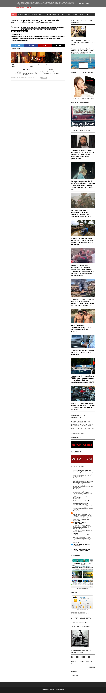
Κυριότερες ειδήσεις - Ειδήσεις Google (82, 500)
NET (14, 22)
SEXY (87, 14)
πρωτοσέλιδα (80, 588)
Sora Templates (50, 689)
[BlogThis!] (42, 78)
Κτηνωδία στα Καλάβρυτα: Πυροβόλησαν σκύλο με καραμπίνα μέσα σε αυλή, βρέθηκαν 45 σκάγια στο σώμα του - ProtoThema (83, 503)
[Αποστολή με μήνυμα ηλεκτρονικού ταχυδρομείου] (41, 78)
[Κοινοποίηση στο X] (44, 78)
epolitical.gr (76, 533)
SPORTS (68, 14)
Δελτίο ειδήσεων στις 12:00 (78, 492)
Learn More (81, 3)
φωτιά (51, 22)
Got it (87, 3)
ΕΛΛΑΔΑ (20, 14)
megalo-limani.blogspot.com (80, 522)
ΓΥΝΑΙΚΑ (74, 14)
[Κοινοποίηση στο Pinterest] (46, 78)
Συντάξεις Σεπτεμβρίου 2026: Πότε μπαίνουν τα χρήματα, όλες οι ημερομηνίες (83, 352)
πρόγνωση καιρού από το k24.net (82, 609)
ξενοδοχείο (37, 22)
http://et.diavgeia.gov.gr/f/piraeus (80, 622)
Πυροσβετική (47, 22)
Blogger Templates (60, 689)
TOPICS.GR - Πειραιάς (78, 491)
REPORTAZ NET (21, 7)
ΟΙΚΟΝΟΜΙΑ (55, 14)
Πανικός (42, 22)
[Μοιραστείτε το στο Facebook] (45, 78)
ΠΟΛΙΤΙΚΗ (48, 14)
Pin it (46, 45)
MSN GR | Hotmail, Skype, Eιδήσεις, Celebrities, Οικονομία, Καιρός (81, 550)
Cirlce (60, 45)
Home (14, 14)
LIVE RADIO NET (77, 513)
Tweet (19, 45)
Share (32, 45)
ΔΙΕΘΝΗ (41, 14)
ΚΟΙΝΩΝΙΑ (34, 14)
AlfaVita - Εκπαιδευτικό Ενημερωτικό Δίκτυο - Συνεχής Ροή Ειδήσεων (82, 471)
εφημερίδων (86, 588)
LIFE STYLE (81, 14)
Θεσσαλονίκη (32, 22)
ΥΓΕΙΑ (62, 14)
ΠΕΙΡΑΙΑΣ (27, 14)
